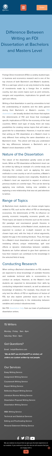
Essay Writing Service (13, 372)
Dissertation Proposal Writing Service (19, 400)
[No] (49, 448)
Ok (26, 451)
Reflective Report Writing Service (18, 391)
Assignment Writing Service (16, 377)
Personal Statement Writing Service (19, 425)
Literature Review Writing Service (18, 395)
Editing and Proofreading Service (18, 421)
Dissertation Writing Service (16, 405)
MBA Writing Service (13, 412)
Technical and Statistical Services (18, 416)
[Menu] (23, 8)
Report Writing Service (13, 386)
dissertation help (17, 308)
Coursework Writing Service (16, 381)
